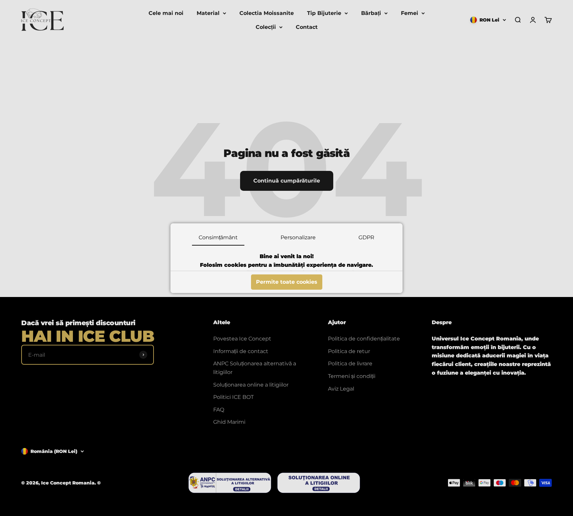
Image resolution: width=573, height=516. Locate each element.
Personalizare (298, 237)
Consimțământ (218, 237)
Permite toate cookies (286, 282)
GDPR (366, 237)
